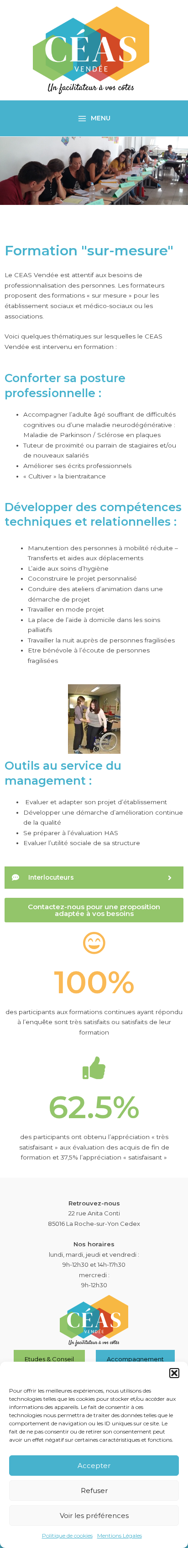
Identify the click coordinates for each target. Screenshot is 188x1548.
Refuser (94, 1490)
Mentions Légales (119, 1535)
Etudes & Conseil (49, 1359)
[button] (174, 1373)
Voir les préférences (94, 1515)
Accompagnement (135, 1359)
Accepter (94, 1465)
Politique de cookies (67, 1535)
